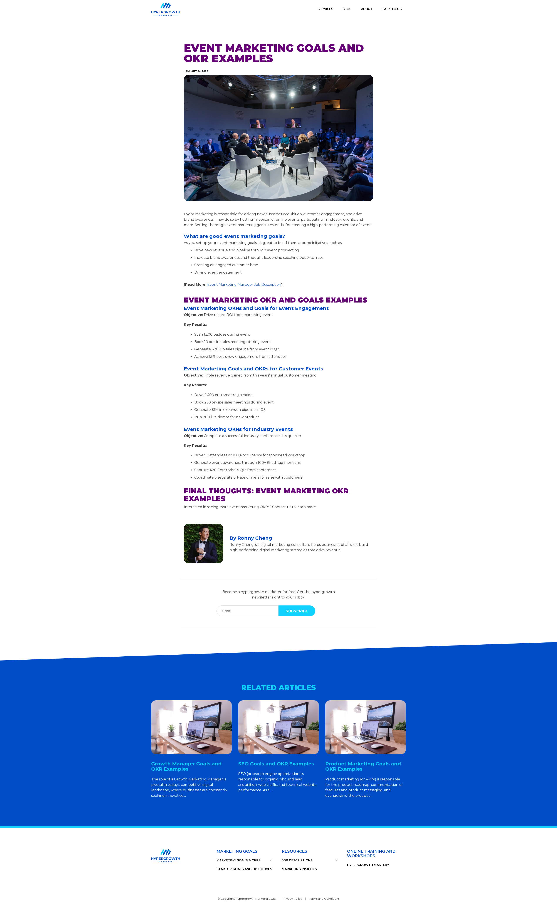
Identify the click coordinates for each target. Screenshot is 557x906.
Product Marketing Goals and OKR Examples (363, 766)
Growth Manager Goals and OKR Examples (186, 766)
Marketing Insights (299, 869)
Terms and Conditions (324, 898)
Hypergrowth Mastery (368, 865)
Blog (347, 9)
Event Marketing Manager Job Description (244, 284)
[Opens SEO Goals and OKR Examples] (278, 727)
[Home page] (165, 9)
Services (325, 9)
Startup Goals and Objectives (244, 869)
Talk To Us (391, 9)
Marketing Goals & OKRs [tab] (238, 860)
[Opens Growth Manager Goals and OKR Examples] (191, 727)
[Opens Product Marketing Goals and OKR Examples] (365, 727)
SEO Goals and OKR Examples (276, 764)
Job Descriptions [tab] (297, 860)
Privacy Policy (292, 898)
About (367, 9)
